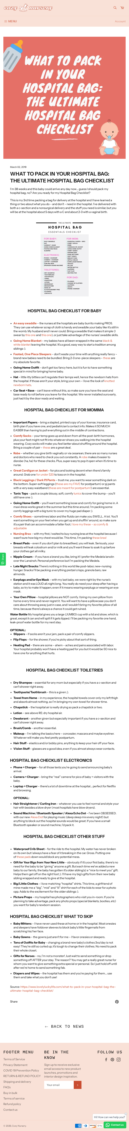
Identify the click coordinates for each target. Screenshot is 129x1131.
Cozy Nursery (19, 1125)
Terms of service (14, 1098)
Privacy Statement (15, 1065)
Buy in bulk (10, 1093)
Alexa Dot (36, 817)
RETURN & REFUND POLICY (22, 1076)
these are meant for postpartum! (70, 488)
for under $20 (45, 474)
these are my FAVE (68, 484)
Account (120, 21)
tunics (77, 493)
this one (30, 335)
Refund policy (12, 1104)
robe (84, 457)
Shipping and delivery (17, 1081)
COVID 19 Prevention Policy (21, 1070)
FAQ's (7, 1087)
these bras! (99, 537)
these (107, 358)
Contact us (10, 1109)
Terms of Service (14, 1059)
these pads (24, 857)
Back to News (66, 1026)
